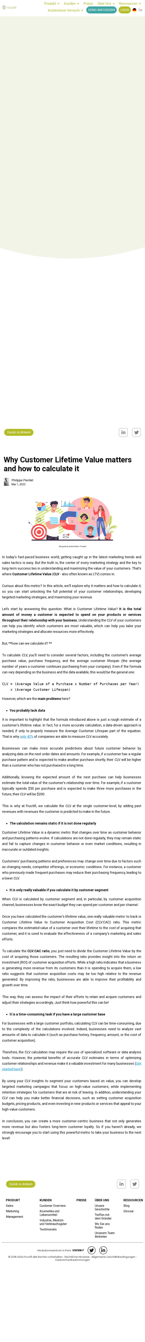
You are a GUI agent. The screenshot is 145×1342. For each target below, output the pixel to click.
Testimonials (48, 1229)
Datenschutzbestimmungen (72, 1259)
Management (14, 1217)
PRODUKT (13, 1200)
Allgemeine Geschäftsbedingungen (113, 1256)
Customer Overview (53, 1206)
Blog (126, 1206)
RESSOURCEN (131, 1200)
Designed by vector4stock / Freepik (72, 546)
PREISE (81, 1200)
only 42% (26, 737)
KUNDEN (46, 1200)
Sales (9, 1206)
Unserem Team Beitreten (105, 1234)
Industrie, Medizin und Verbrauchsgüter (53, 1222)
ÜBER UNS (102, 1200)
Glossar (128, 1211)
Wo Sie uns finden (102, 1225)
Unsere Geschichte (102, 1207)
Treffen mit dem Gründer (103, 1216)
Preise (88, 3)
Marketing (12, 1211)
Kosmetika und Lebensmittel (50, 1213)
